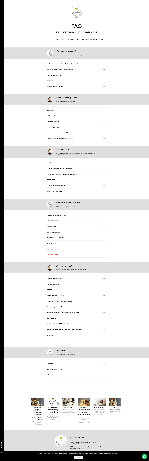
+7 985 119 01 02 (74, 444)
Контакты (96, 447)
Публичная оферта (97, 441)
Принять (78, 457)
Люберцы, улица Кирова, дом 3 (87, 442)
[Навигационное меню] (2, 2)
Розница (76, 447)
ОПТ (71, 447)
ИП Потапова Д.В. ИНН (76, 441)
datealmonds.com (2, 454)
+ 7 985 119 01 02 (2, 444)
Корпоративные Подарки (86, 447)
